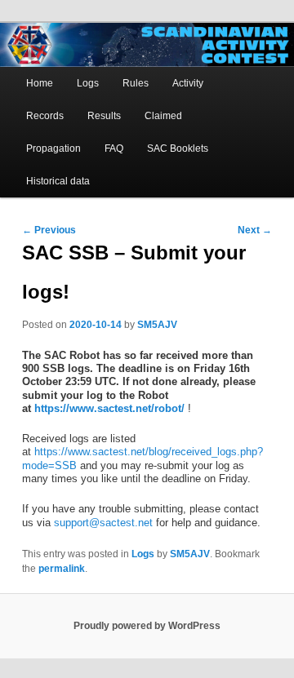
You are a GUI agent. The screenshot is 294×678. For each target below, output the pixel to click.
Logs (88, 83)
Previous (49, 230)
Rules (135, 83)
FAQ (114, 148)
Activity (187, 83)
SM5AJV (157, 324)
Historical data (58, 181)
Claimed (163, 116)
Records (45, 116)
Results (104, 116)
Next (255, 230)
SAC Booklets (177, 148)
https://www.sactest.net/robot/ (109, 408)
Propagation (53, 148)
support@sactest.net (103, 522)
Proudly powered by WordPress (147, 625)
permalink (61, 568)
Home (39, 83)
